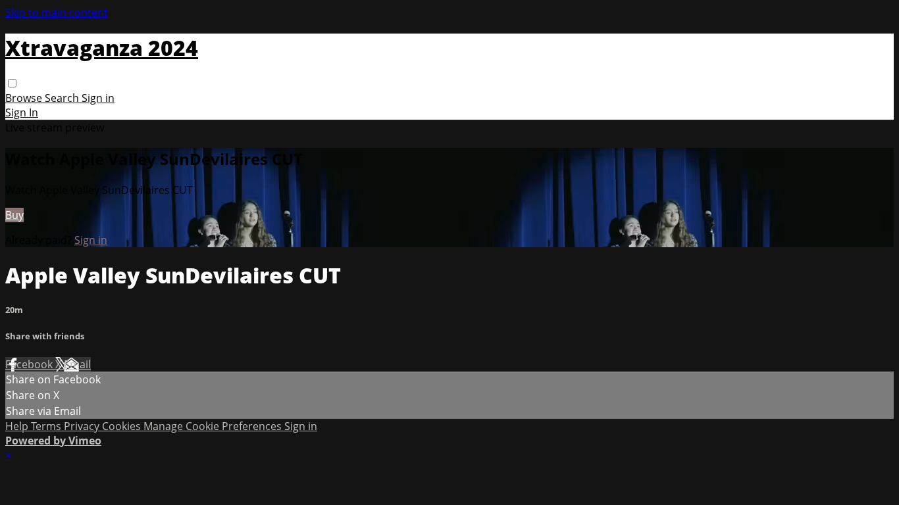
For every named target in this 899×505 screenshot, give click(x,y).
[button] (12, 83)
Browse (25, 98)
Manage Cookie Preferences (213, 426)
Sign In (21, 112)
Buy (14, 215)
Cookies (122, 426)
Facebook (30, 364)
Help (18, 426)
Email (77, 364)
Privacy (83, 426)
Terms (47, 426)
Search (63, 98)
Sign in (98, 98)
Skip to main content (56, 12)
